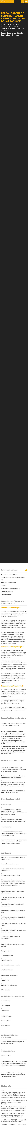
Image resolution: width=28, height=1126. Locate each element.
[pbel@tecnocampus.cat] (19, 588)
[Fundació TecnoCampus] (7, 1)
